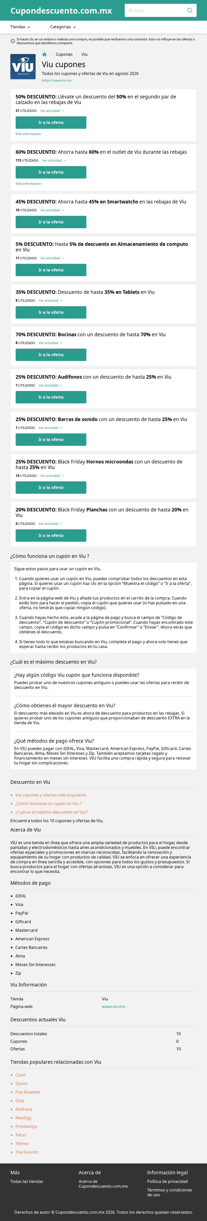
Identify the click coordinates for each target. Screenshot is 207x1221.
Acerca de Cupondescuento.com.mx (103, 1184)
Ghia (19, 1100)
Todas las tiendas (26, 1181)
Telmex (22, 1143)
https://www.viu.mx (56, 80)
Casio (20, 1075)
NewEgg (23, 1118)
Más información (28, 134)
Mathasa (23, 1109)
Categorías (61, 27)
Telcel (20, 1135)
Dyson (21, 1083)
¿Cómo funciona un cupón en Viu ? (48, 803)
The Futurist (26, 1152)
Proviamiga (26, 1126)
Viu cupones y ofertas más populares (50, 795)
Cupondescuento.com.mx (61, 10)
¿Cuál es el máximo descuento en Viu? (51, 812)
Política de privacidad (167, 1181)
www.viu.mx (113, 1006)
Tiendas (18, 27)
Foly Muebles (27, 1092)
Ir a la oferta (51, 122)
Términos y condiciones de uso (169, 1192)
